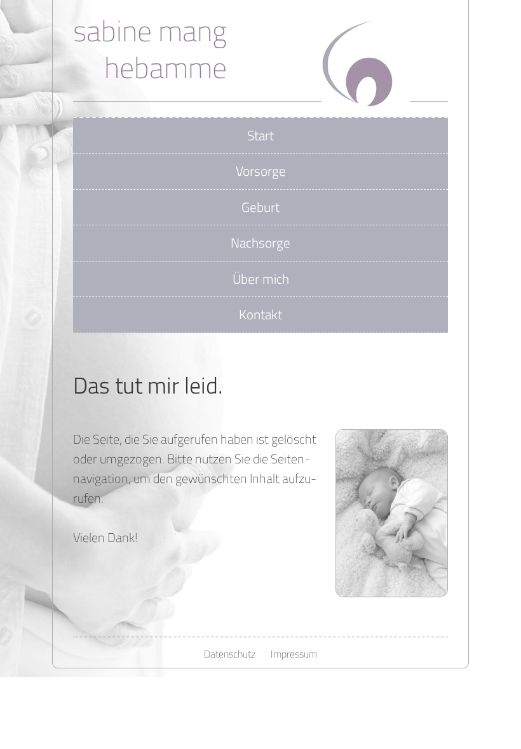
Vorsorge (261, 171)
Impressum (294, 653)
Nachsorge (260, 242)
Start (260, 135)
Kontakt (260, 314)
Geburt (260, 207)
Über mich (261, 278)
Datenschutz (229, 653)
